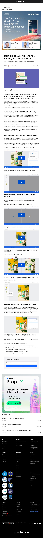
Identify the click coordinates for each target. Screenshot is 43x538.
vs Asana (18, 514)
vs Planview (18, 511)
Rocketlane (21, 339)
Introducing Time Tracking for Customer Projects (16, 349)
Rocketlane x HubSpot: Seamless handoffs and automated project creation (16, 430)
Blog (3, 417)
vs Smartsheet (19, 509)
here (11, 335)
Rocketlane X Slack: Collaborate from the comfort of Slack (17, 351)
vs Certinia (18, 508)
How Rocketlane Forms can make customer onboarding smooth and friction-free (22, 347)
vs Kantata (18, 506)
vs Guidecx (18, 504)
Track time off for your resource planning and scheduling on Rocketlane (20, 353)
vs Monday (18, 513)
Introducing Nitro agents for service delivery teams (11, 424)
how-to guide (20, 336)
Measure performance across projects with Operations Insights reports (20, 345)
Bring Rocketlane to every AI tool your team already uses (13, 418)
